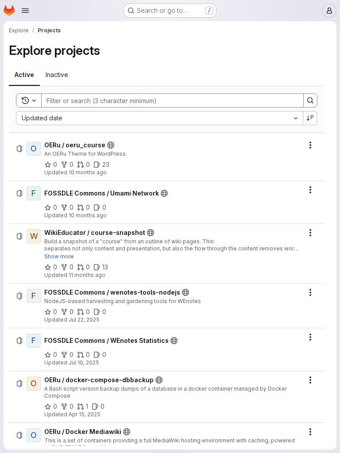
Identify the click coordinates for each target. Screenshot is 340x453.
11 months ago (87, 275)
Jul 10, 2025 (84, 362)
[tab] (24, 75)
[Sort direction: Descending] (310, 118)
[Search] (310, 100)
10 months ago (88, 172)
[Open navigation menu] (25, 11)
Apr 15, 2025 (84, 414)
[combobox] (159, 118)
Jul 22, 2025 (84, 319)
